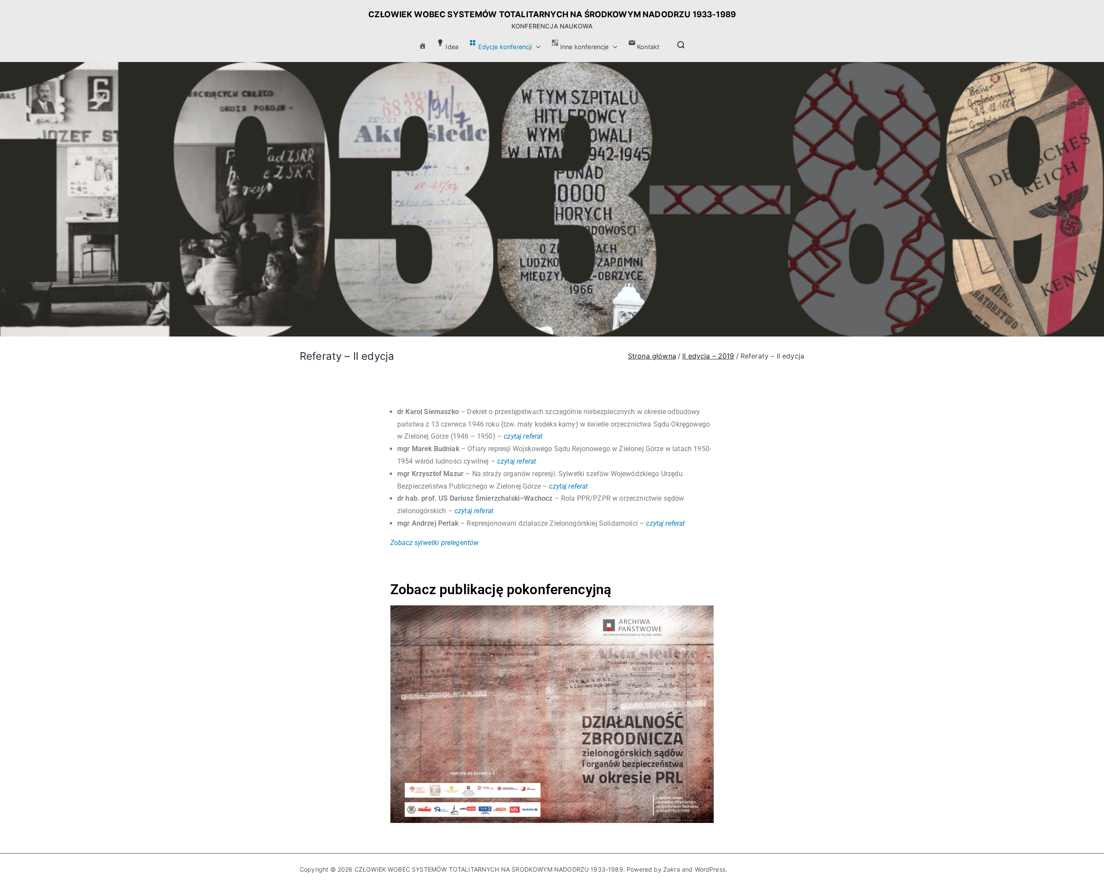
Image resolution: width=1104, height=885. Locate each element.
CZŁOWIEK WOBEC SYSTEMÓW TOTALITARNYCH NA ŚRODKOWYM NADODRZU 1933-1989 (552, 14)
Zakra (671, 869)
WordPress (710, 869)
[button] (536, 47)
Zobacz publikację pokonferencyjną (500, 589)
